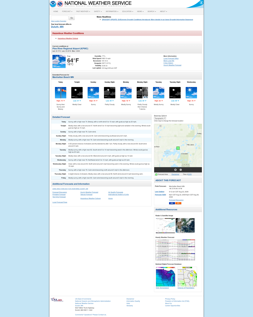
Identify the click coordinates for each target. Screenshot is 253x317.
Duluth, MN (57, 26)
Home (110, 198)
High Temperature (162, 288)
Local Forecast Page (59, 202)
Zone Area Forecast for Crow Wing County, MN (70, 189)
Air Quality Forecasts (115, 192)
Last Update (159, 191)
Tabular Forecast (86, 194)
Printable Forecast (58, 194)
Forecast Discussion (59, 192)
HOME (55, 11)
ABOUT (163, 11)
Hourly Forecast (172, 65)
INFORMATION (111, 11)
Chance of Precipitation (186, 288)
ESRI (190, 174)
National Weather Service (84, 303)
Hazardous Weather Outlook (68, 38)
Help (128, 303)
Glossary (129, 305)
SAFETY (97, 11)
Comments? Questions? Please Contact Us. (90, 314)
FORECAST (66, 11)
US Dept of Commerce (83, 299)
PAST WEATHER (82, 11)
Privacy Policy (170, 299)
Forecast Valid (160, 194)
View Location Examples (58, 21)
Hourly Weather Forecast (89, 192)
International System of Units (118, 194)
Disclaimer (175, 174)
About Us (168, 303)
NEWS (139, 11)
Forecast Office (171, 58)
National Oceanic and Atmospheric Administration (93, 301)
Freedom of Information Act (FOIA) (177, 301)
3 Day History (168, 63)
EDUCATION (127, 11)
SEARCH (151, 11)
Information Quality (133, 301)
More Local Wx (169, 60)
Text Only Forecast (59, 197)
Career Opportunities (172, 305)
